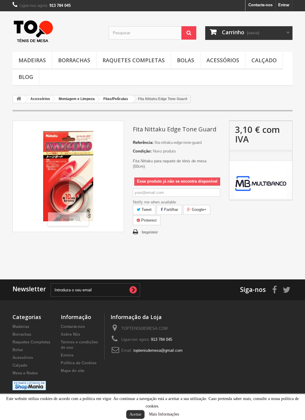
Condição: (142, 151)
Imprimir (150, 232)
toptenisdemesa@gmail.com (158, 350)
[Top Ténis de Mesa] (33, 29)
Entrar (284, 5)
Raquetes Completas (133, 60)
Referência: (143, 142)
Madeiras (32, 60)
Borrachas (74, 60)
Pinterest (148, 220)
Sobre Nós (70, 334)
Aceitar (135, 414)
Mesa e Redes (25, 373)
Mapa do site (72, 370)
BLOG (25, 76)
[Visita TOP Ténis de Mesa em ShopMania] (29, 385)
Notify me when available (154, 202)
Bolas (185, 60)
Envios (67, 355)
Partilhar (170, 209)
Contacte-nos (260, 5)
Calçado (264, 60)
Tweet (146, 209)
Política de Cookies (79, 363)
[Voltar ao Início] (18, 99)
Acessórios (222, 60)
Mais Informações (164, 414)
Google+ (198, 209)
